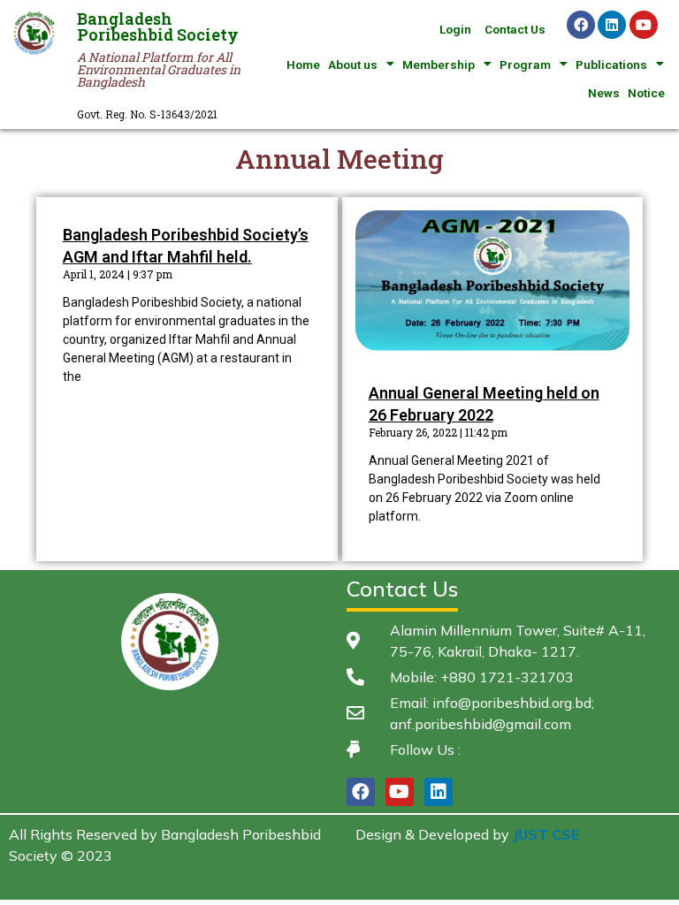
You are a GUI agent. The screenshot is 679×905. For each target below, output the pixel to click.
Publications (611, 64)
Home (303, 64)
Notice (646, 93)
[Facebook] (581, 25)
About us (353, 64)
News (604, 93)
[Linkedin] (612, 25)
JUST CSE (546, 834)
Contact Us (514, 29)
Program (525, 64)
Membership (438, 64)
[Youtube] (643, 25)
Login (455, 29)
